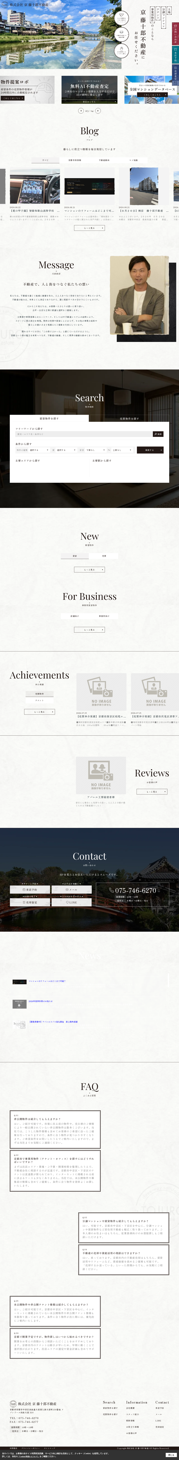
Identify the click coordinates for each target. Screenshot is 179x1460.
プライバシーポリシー (30, 1448)
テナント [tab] (39, 700)
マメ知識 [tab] (133, 160)
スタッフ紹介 (132, 1414)
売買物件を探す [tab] (129, 418)
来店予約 (160, 1408)
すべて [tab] (45, 160)
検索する (149, 450)
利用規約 (13, 1448)
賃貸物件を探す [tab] (49, 418)
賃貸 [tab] (75, 555)
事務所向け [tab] (104, 616)
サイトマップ (49, 1448)
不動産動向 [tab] (104, 160)
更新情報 (130, 1420)
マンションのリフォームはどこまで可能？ (47, 981)
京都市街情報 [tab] (74, 160)
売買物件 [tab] (39, 693)
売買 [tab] (104, 555)
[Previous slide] (81, 111)
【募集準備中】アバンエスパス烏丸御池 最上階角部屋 (53, 1021)
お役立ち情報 (132, 1426)
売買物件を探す (110, 1414)
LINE (158, 1420)
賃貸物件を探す (110, 1408)
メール (159, 1414)
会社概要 (130, 1408)
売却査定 (160, 1426)
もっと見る (89, 228)
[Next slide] (98, 111)
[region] (89, 1001)
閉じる (171, 1455)
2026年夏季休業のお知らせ (41, 1001)
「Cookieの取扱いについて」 (29, 1456)
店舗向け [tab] (74, 616)
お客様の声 (131, 1433)
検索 (159, 434)
